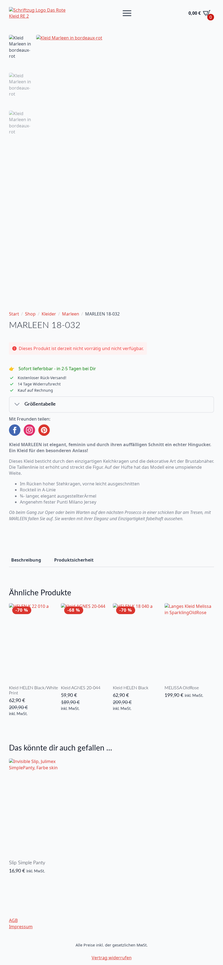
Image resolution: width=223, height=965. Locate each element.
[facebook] (14, 430)
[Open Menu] (127, 13)
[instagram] (29, 430)
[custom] (44, 430)
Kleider (49, 314)
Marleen (70, 314)
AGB (13, 920)
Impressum (21, 927)
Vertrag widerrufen (112, 958)
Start (14, 314)
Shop (30, 314)
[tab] (26, 560)
